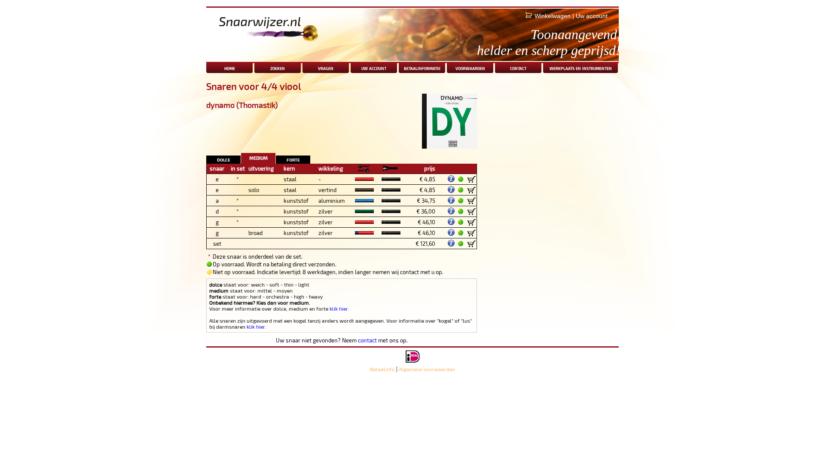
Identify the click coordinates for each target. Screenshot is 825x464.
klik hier (339, 308)
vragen (325, 67)
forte (293, 159)
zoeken (277, 67)
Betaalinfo (382, 369)
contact (518, 67)
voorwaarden (470, 67)
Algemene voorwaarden (427, 369)
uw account (373, 67)
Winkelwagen (553, 15)
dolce (223, 159)
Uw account (592, 15)
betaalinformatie (422, 67)
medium (258, 157)
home (229, 67)
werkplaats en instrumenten (581, 67)
